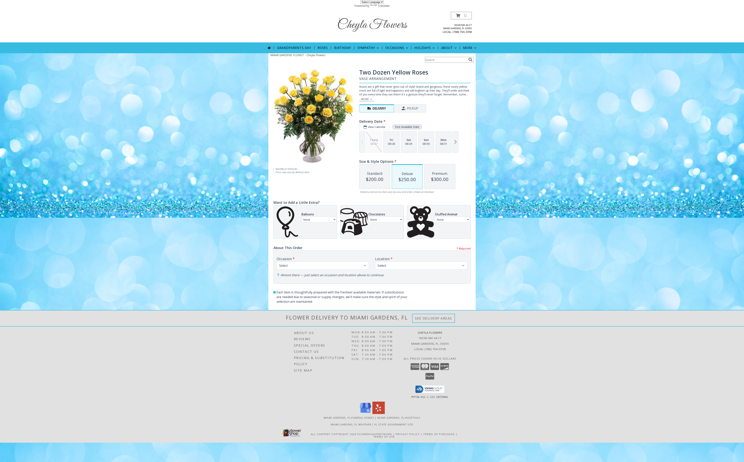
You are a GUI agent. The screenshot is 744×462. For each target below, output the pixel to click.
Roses (323, 48)
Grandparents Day (294, 48)
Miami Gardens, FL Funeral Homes (349, 417)
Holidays (422, 48)
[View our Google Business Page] (365, 413)
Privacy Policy (408, 434)
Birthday (342, 48)
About (447, 48)
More (468, 48)
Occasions (394, 48)
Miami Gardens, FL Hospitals (398, 417)
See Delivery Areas (433, 318)
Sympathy (366, 48)
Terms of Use (384, 436)
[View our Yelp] (378, 413)
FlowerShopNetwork (374, 434)
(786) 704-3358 (462, 32)
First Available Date (407, 127)
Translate (384, 6)
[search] (470, 59)
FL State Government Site (394, 424)
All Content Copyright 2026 (333, 434)
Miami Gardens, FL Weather (351, 424)
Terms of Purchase (439, 434)
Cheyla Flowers (372, 25)
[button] (461, 15)
